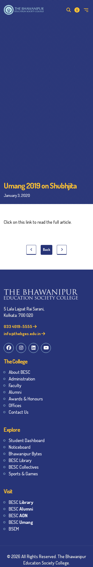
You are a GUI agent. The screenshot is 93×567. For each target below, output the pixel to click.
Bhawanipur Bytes (25, 453)
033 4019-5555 (18, 326)
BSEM (14, 529)
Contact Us (19, 412)
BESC (21, 502)
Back (46, 249)
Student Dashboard (27, 440)
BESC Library (20, 460)
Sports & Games (23, 473)
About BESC (19, 372)
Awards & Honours (26, 398)
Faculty (15, 385)
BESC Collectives (24, 467)
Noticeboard (20, 447)
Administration (22, 378)
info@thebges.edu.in (22, 333)
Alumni (15, 392)
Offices (15, 405)
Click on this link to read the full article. (38, 222)
